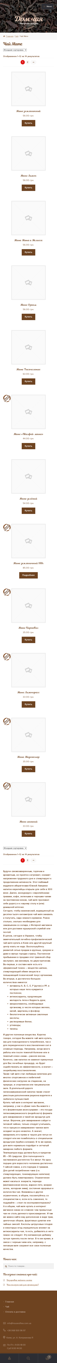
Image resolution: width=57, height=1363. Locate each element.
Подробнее (28, 575)
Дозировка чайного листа (19, 1280)
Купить (28, 123)
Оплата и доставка (15, 1311)
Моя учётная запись (9, 1358)
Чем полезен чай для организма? (23, 1284)
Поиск (28, 1358)
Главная (9, 36)
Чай (16, 36)
